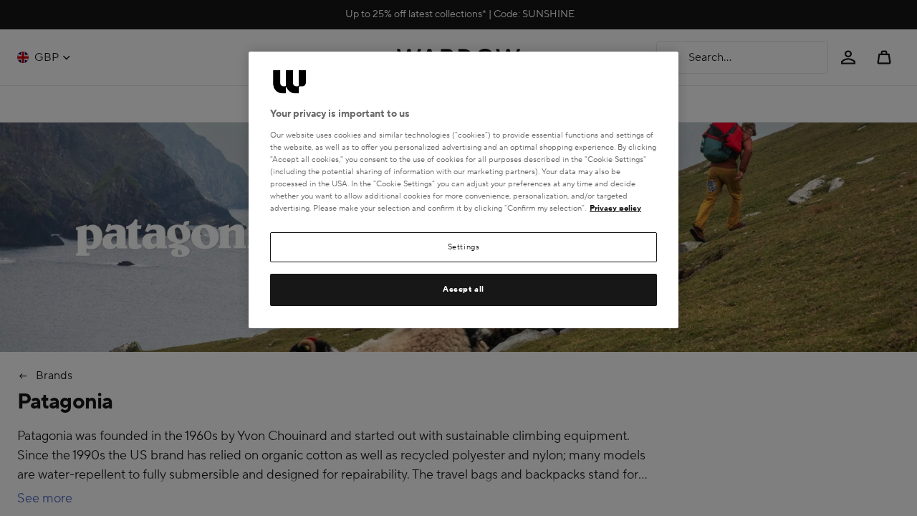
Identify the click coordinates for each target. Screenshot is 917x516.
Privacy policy (615, 208)
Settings (464, 247)
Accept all (463, 289)
